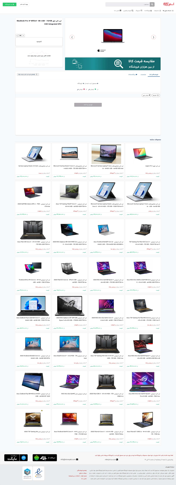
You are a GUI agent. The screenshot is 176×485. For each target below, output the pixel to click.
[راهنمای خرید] (23, 35)
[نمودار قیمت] (20, 35)
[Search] (152, 4)
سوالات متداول (83, 473)
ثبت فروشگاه (8, 4)
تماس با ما (84, 479)
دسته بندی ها (167, 11)
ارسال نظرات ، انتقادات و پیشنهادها (78, 476)
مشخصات (143, 74)
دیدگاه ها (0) (132, 74)
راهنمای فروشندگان (82, 470)
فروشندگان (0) (154, 74)
